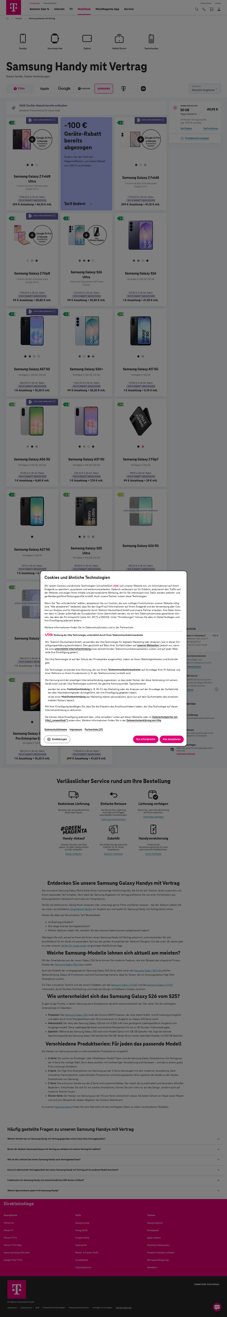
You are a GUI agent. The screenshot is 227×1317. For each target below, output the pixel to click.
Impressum (75, 729)
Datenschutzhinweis (55, 729)
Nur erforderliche (145, 739)
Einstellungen (59, 739)
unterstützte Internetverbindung (73, 649)
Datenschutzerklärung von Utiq (143, 720)
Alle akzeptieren (172, 739)
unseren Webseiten (148, 645)
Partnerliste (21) (94, 729)
